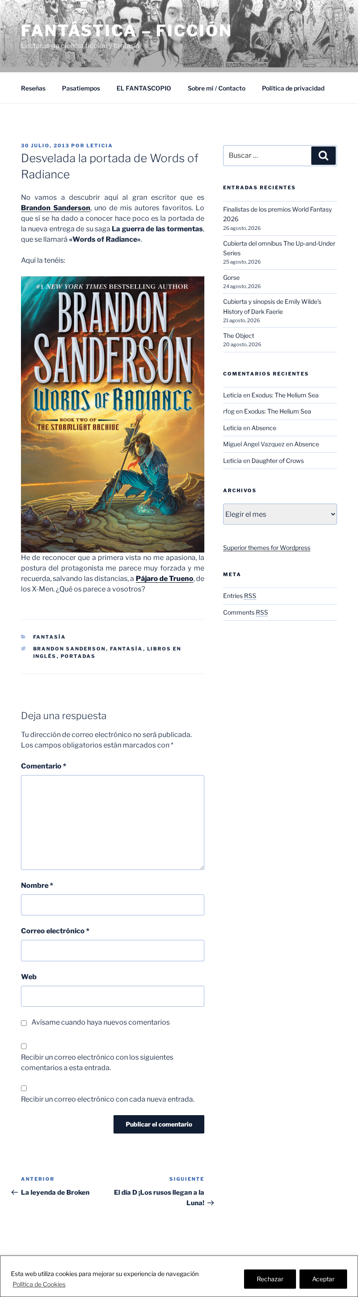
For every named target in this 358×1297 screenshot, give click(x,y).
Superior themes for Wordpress (266, 547)
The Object (238, 335)
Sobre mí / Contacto (216, 88)
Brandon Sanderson (69, 649)
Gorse (231, 277)
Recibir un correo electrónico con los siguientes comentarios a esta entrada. (97, 1062)
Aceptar (323, 1279)
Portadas (78, 656)
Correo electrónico (55, 931)
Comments (245, 612)
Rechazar (270, 1279)
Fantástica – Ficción (126, 30)
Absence (263, 427)
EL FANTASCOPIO (144, 88)
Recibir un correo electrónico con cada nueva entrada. (107, 1099)
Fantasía (49, 637)
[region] (179, 1276)
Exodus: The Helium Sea (285, 395)
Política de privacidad (293, 88)
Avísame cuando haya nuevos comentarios (100, 1022)
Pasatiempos (81, 88)
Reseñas (33, 88)
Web (29, 977)
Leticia (99, 146)
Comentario (43, 766)
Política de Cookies (39, 1284)
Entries (239, 595)
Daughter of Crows (277, 460)
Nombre (37, 885)
